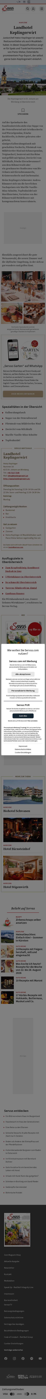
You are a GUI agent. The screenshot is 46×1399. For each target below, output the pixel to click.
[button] (23, 715)
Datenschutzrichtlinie (23, 749)
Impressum (23, 746)
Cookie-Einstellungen (23, 752)
